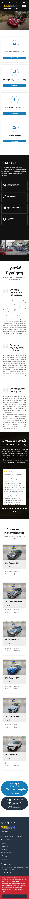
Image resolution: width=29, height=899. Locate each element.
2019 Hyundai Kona (12, 640)
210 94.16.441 (7, 872)
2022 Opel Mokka (11, 754)
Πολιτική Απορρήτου (7, 852)
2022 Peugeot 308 (12, 716)
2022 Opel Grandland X (13, 601)
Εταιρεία (4, 843)
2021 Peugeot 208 (12, 678)
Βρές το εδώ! (15, 793)
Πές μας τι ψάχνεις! (15, 807)
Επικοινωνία (5, 859)
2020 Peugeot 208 (12, 563)
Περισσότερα (14, 57)
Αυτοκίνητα (5, 846)
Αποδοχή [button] (14, 896)
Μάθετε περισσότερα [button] (8, 892)
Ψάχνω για (4, 849)
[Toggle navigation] (24, 6)
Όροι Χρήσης (5, 856)
